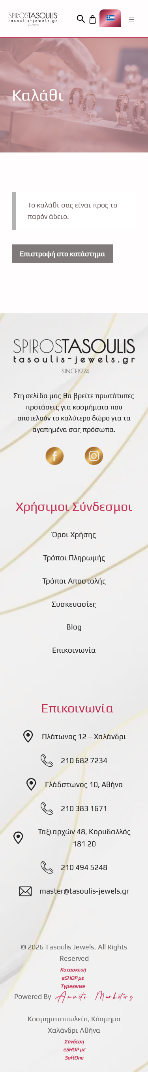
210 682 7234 (84, 760)
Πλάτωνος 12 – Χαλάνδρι (84, 736)
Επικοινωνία (74, 650)
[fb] (54, 456)
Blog (74, 626)
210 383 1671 (84, 808)
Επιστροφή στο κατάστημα (62, 254)
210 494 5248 (84, 867)
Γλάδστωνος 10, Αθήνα (84, 784)
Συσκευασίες (74, 604)
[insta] (94, 456)
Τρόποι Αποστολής (74, 580)
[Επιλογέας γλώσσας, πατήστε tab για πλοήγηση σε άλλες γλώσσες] (110, 18)
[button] (82, 19)
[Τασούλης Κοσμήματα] (33, 19)
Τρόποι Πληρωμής (74, 557)
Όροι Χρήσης (74, 534)
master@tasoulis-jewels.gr (84, 891)
